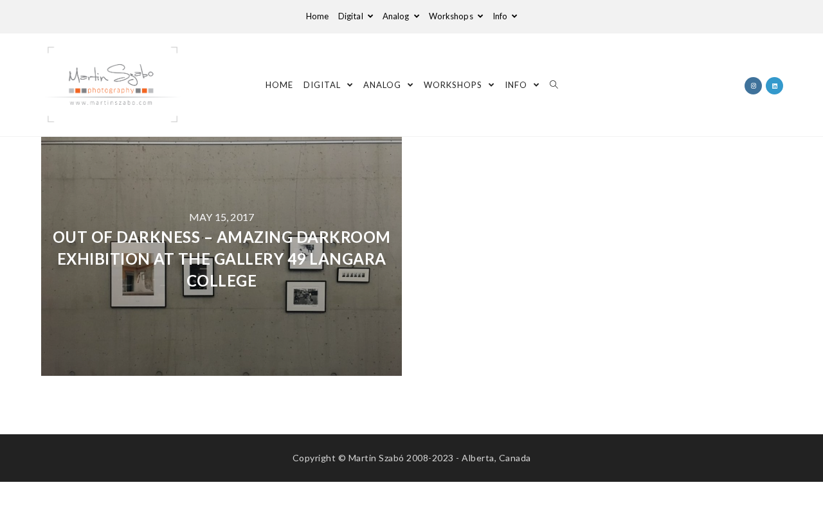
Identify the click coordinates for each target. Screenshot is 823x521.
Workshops (452, 16)
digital (351, 16)
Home (317, 16)
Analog (397, 16)
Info (501, 16)
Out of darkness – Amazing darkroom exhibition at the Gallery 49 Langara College (222, 258)
